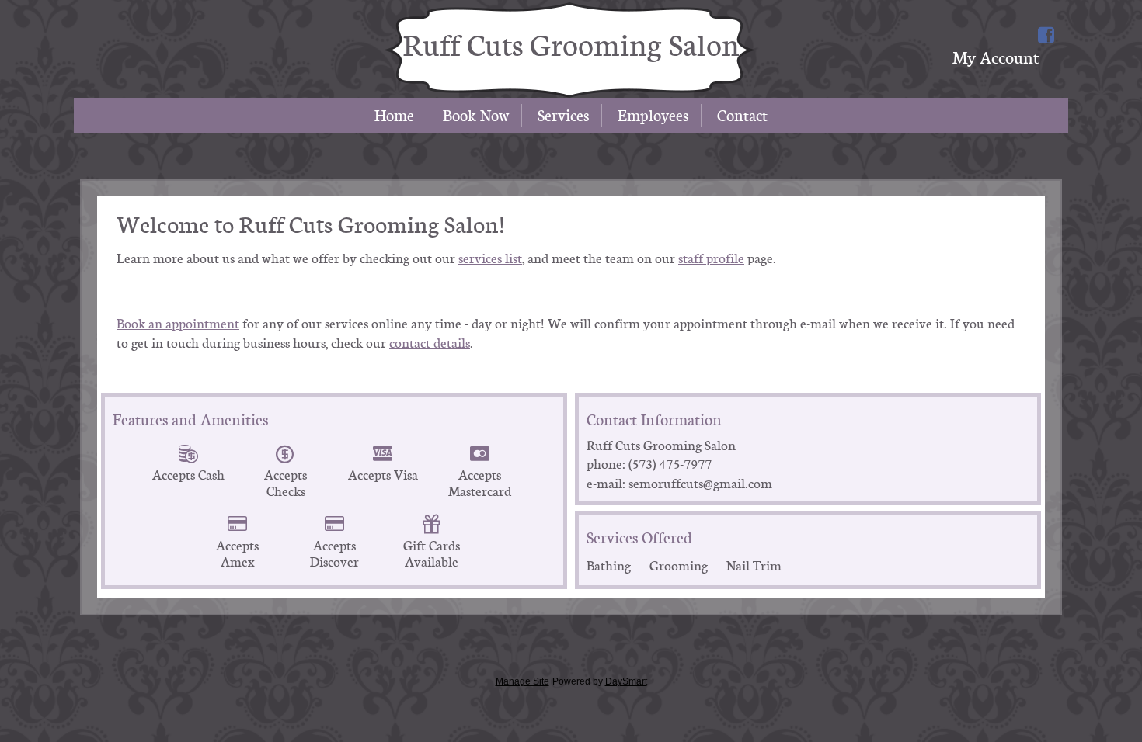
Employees (653, 115)
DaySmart (626, 681)
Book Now (476, 115)
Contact (742, 115)
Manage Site (522, 681)
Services (563, 115)
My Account (995, 57)
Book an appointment (178, 323)
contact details (429, 343)
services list (490, 258)
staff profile (711, 258)
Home (394, 115)
